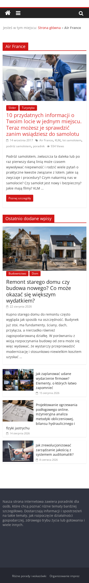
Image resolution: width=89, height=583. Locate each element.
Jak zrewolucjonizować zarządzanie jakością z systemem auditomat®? (55, 450)
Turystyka (28, 108)
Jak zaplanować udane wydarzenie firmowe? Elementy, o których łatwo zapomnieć (56, 380)
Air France (46, 140)
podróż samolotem (18, 146)
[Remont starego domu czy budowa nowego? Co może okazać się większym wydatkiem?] (44, 229)
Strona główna (49, 27)
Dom (35, 273)
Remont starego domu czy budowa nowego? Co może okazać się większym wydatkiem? (38, 291)
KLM (58, 140)
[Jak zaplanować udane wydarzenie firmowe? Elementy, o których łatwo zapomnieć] (18, 371)
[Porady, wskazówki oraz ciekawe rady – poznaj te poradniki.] (8, 13)
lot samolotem (71, 140)
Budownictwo (17, 273)
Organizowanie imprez (65, 576)
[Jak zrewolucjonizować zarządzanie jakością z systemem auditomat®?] (18, 443)
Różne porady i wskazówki (29, 576)
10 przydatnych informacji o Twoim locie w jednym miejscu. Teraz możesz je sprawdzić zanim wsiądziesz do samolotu (44, 124)
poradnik (39, 146)
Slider (12, 108)
